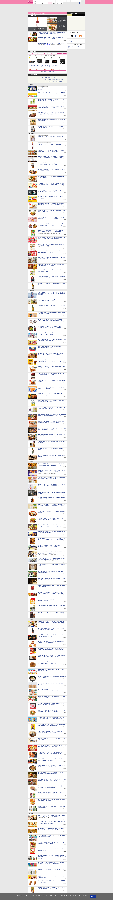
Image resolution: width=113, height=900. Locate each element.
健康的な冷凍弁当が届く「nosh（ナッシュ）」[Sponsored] (51, 43)
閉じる (92, 896)
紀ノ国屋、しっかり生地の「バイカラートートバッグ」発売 (51, 867)
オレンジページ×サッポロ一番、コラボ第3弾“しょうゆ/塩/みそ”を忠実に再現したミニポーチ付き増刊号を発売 (62, 20)
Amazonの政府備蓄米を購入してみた (50, 76)
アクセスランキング (74, 13)
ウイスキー (42, 52)
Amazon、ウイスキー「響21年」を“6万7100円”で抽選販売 (51, 611)
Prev (29, 62)
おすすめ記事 (34, 73)
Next (65, 62)
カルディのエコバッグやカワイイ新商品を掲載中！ (52, 79)
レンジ (62, 52)
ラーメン (52, 52)
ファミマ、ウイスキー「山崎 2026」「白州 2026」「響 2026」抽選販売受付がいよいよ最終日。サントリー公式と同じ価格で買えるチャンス (52, 855)
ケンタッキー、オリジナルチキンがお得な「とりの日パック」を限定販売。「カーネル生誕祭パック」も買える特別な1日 (77, 17)
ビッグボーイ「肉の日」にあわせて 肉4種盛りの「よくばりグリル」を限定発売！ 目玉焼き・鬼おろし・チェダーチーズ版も (77, 20)
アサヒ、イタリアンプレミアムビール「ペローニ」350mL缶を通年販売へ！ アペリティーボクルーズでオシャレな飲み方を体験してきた (52, 292)
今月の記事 (70, 41)
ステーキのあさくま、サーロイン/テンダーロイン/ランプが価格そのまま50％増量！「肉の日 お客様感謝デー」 (77, 23)
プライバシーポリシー (63, 895)
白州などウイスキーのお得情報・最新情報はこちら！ (53, 78)
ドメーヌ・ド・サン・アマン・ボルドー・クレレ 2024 (49, 142)
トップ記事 (33, 15)
